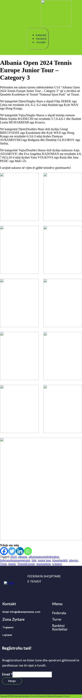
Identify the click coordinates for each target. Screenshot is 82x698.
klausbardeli (59, 560)
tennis (12, 564)
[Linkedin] (20, 551)
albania (22, 556)
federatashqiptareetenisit (15, 560)
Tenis (3, 564)
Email (7, 674)
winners (57, 564)
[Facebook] (4, 551)
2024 (13, 556)
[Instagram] (35, 594)
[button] (17, 14)
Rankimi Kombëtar (60, 627)
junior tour (44, 560)
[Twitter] (12, 551)
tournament (43, 564)
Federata (59, 613)
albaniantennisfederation (44, 556)
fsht (34, 560)
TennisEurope (26, 564)
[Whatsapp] (28, 551)
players (73, 560)
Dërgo (12, 680)
